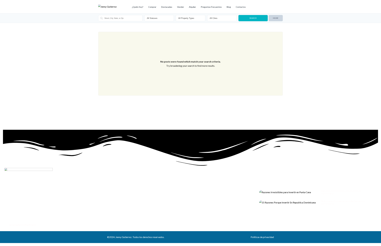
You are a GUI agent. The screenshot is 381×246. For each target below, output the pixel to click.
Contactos (241, 7)
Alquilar (192, 7)
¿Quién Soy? (137, 7)
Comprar (152, 7)
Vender (180, 7)
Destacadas (166, 7)
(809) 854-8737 (16, 218)
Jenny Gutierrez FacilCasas (22, 224)
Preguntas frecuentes (211, 7)
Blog (229, 7)
